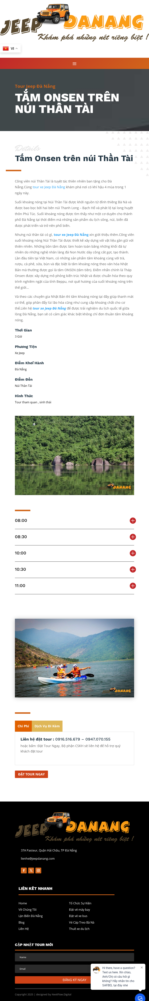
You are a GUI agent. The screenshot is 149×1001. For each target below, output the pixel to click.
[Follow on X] (31, 870)
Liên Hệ (24, 929)
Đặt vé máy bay (79, 910)
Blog (22, 922)
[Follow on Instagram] (38, 870)
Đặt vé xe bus (78, 916)
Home (23, 903)
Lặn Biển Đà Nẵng (31, 916)
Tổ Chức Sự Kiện (80, 903)
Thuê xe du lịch (79, 929)
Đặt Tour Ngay (31, 774)
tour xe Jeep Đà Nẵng (49, 187)
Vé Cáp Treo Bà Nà (81, 922)
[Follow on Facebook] (24, 870)
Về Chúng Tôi (28, 910)
